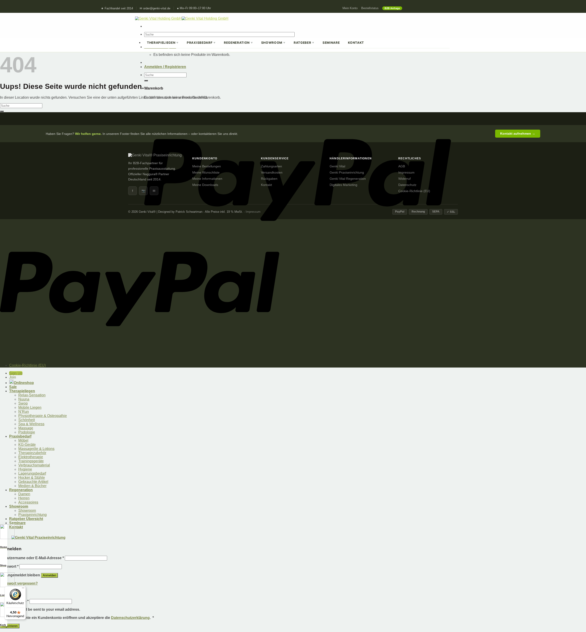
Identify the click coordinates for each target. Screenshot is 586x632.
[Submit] (146, 80)
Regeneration (238, 42)
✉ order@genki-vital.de (155, 8)
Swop (23, 403)
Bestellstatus (370, 8)
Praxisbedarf (201, 42)
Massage (25, 428)
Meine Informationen (207, 178)
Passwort (9, 566)
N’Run (23, 412)
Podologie (26, 432)
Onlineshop (24, 383)
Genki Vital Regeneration (348, 178)
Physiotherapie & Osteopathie (42, 416)
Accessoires (28, 502)
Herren (24, 498)
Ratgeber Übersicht (26, 519)
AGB (401, 166)
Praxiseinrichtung (32, 515)
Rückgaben (269, 178)
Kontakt (356, 42)
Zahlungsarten (271, 166)
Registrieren (10, 626)
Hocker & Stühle (31, 477)
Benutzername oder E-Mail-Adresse (32, 558)
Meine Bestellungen (206, 166)
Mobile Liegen (29, 407)
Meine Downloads (205, 185)
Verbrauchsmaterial (34, 465)
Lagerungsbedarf (32, 473)
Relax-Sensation (32, 395)
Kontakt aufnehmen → (517, 133)
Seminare (331, 42)
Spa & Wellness (31, 424)
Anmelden (49, 575)
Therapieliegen (163, 42)
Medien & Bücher (32, 486)
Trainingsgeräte (31, 461)
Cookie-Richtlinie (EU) (414, 191)
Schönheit (26, 420)
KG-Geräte (27, 445)
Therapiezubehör (32, 453)
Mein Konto (350, 8)
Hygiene (25, 469)
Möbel (23, 440)
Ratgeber (304, 42)
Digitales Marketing (343, 185)
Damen (24, 494)
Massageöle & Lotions (36, 449)
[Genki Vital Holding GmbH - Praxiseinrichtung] (181, 18)
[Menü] (23, 589)
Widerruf (404, 178)
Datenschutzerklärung (130, 618)
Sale (13, 387)
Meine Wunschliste (206, 172)
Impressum (406, 172)
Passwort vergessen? (19, 583)
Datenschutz (407, 185)
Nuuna (23, 399)
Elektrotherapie (30, 457)
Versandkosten (271, 172)
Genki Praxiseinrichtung (347, 172)
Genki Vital (337, 166)
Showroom (273, 42)
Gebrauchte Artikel (33, 482)
